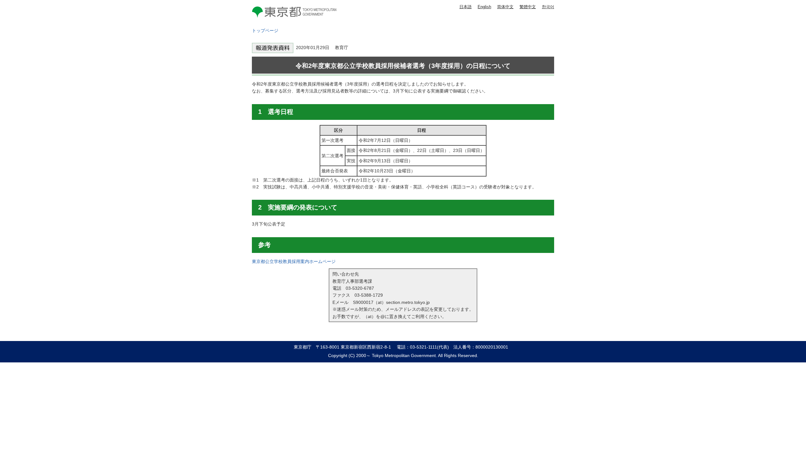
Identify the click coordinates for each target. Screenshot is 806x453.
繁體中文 (527, 6)
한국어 (548, 6)
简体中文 (505, 6)
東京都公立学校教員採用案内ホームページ (294, 261)
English (484, 6)
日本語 (465, 6)
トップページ (265, 30)
